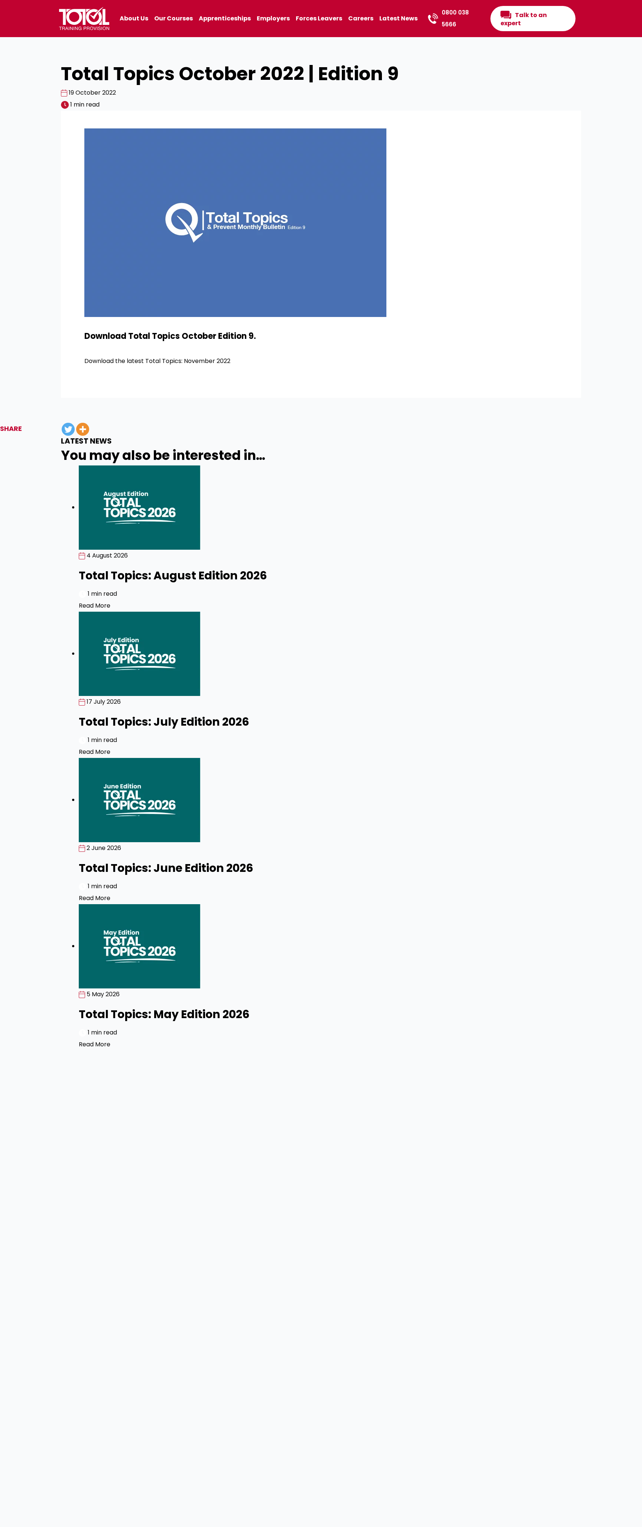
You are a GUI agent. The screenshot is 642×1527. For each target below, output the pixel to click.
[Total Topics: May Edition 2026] (139, 946)
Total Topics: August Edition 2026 (173, 575)
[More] (82, 429)
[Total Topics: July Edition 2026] (139, 653)
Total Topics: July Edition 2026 (164, 722)
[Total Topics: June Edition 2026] (139, 799)
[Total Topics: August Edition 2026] (139, 507)
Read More (94, 605)
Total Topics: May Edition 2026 (164, 1014)
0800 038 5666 (455, 18)
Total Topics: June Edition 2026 (166, 868)
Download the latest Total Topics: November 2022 (157, 361)
